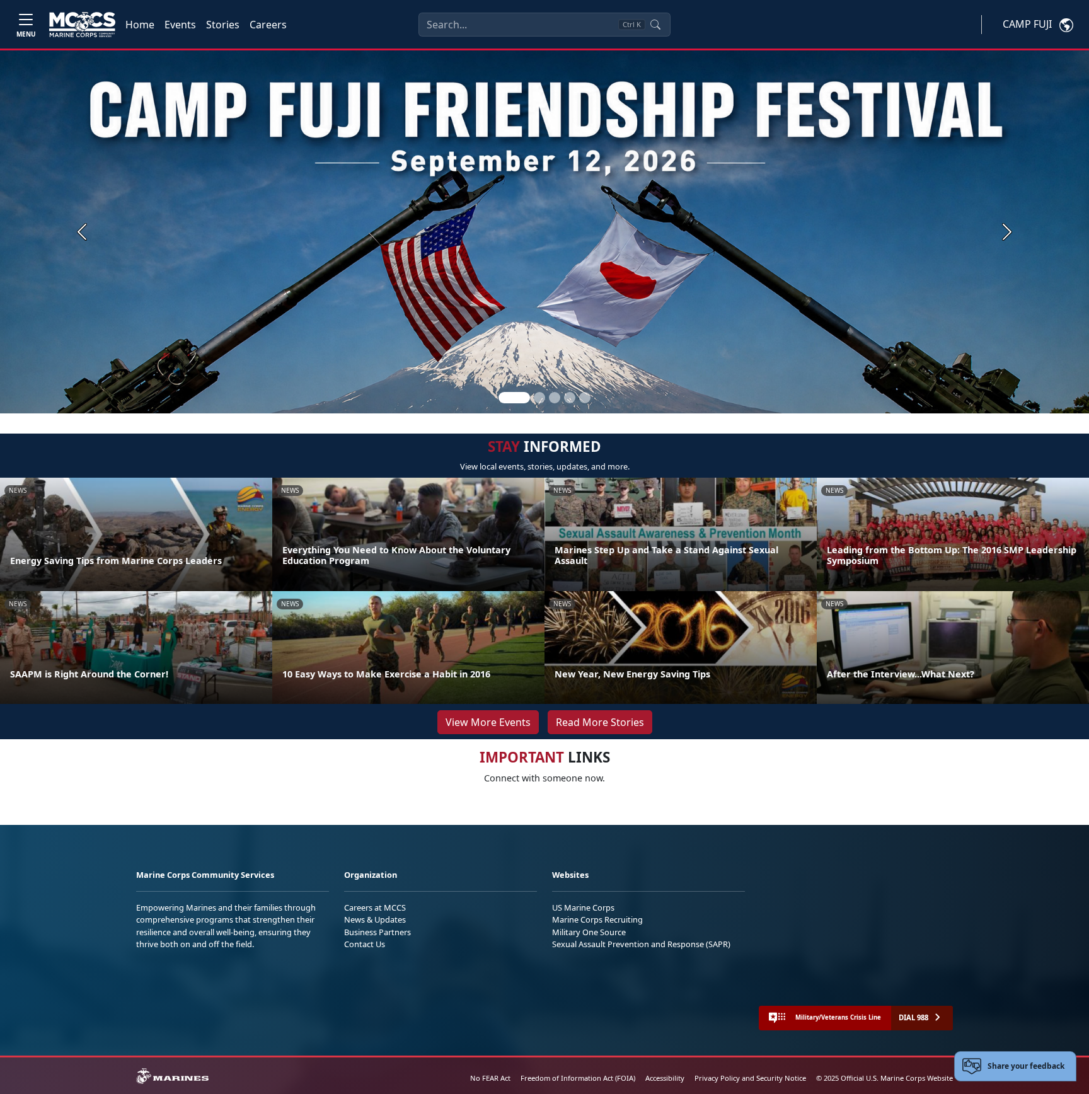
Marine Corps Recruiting (597, 919)
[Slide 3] (554, 397)
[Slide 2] (539, 397)
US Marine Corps (583, 907)
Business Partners (377, 932)
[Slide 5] (585, 397)
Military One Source (589, 932)
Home (139, 25)
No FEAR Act (490, 1078)
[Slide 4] (569, 397)
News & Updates (375, 919)
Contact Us (364, 944)
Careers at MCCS (375, 907)
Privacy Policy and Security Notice (750, 1078)
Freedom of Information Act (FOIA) (578, 1078)
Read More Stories (600, 722)
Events (180, 25)
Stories (222, 25)
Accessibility (664, 1078)
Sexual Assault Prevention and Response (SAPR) (641, 944)
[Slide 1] (514, 397)
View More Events (488, 722)
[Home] (82, 24)
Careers (268, 25)
